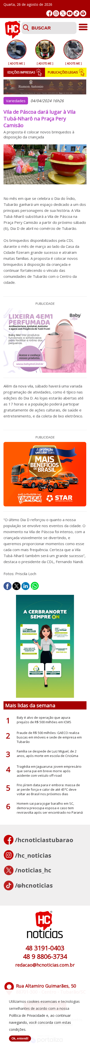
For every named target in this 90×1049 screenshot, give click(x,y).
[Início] (13, 36)
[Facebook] (49, 13)
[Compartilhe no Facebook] (8, 586)
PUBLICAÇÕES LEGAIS (63, 72)
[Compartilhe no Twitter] (16, 586)
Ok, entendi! (20, 1038)
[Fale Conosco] (83, 13)
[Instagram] (56, 13)
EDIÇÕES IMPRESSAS (21, 72)
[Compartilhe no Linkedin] (26, 586)
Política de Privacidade (27, 1015)
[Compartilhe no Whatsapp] (34, 586)
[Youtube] (69, 13)
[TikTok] (76, 13)
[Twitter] (63, 13)
